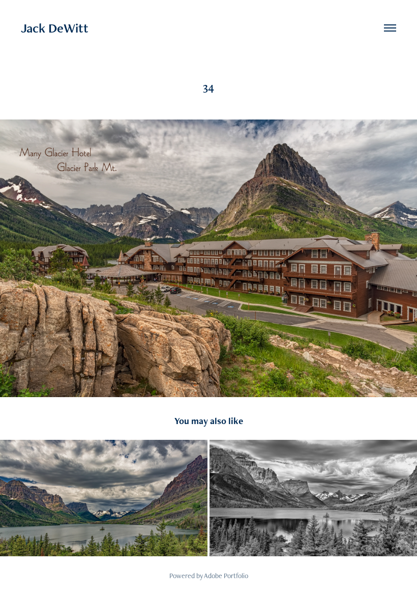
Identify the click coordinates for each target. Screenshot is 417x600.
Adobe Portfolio (226, 575)
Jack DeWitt (54, 28)
